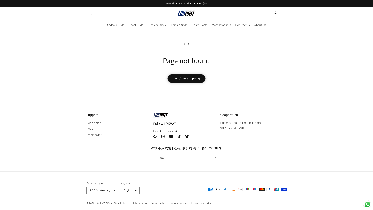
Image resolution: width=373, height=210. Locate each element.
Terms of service (178, 203)
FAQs (89, 129)
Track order (94, 134)
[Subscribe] (215, 158)
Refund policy (140, 203)
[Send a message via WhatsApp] (368, 205)
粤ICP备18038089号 (207, 148)
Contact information (201, 203)
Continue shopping (186, 78)
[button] (90, 13)
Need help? (93, 122)
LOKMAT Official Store (108, 203)
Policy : (124, 203)
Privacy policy (158, 203)
